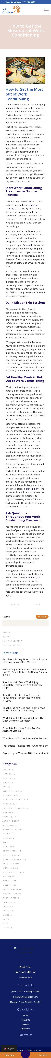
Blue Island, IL (11, 778)
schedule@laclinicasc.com (25, 996)
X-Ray (6, 842)
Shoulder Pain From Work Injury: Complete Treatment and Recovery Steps (22, 685)
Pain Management (12, 641)
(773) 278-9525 (18, 991)
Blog (5, 924)
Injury (6, 637)
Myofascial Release (14, 872)
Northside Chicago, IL (16, 800)
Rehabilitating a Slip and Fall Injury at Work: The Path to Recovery (23, 709)
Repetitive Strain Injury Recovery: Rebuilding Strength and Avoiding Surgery (21, 697)
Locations (8, 770)
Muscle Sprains (11, 855)
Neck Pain (8, 838)
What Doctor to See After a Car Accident (25, 738)
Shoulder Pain (11, 864)
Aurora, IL (9, 774)
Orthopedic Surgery (14, 859)
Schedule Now (25, 977)
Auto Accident (10, 821)
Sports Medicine (12, 851)
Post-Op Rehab (11, 898)
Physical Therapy (12, 645)
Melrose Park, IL (12, 795)
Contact (7, 928)
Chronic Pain (10, 868)
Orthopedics (10, 885)
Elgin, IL (8, 787)
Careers (7, 915)
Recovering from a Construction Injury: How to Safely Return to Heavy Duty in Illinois (24, 672)
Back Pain (8, 834)
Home (25, 1015)
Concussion (10, 881)
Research (28, 245)
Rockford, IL (10, 804)
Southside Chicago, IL (15, 808)
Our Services (9, 825)
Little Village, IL (12, 791)
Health (6, 632)
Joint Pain (9, 847)
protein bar (32, 488)
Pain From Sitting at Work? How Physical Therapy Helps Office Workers (25, 661)
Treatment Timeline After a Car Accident (25, 745)
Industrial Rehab (13, 889)
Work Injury (9, 817)
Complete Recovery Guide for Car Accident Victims (21, 729)
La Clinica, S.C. (33, 577)
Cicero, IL (8, 783)
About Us (7, 906)
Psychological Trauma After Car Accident (25, 753)
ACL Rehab (8, 877)
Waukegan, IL (10, 812)
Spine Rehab (9, 902)
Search (6, 616)
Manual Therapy (12, 894)
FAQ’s (6, 919)
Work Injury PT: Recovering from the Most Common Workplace (23, 719)
